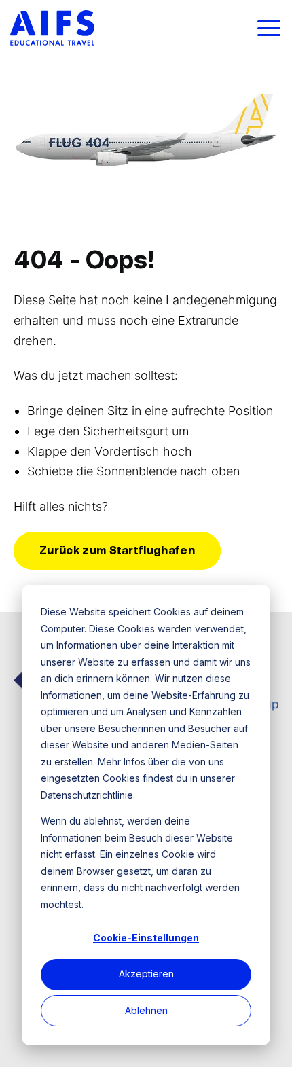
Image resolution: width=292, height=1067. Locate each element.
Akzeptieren (146, 973)
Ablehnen (146, 1010)
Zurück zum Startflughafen (117, 550)
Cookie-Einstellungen (146, 937)
